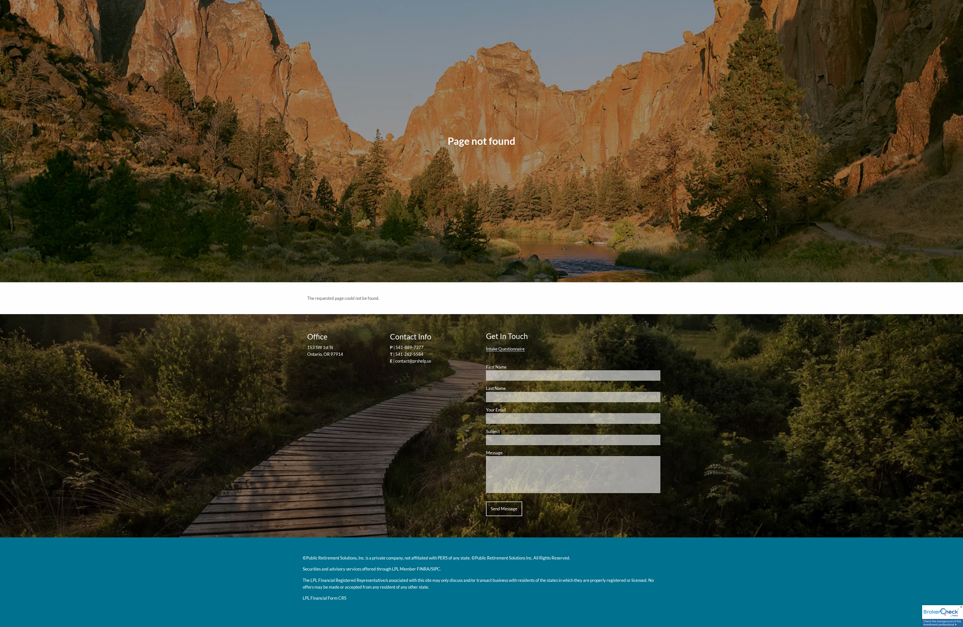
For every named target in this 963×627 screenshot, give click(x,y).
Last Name (496, 388)
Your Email (515, 409)
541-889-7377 (409, 347)
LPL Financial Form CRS (324, 598)
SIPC (435, 569)
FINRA (423, 569)
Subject (512, 431)
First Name (496, 367)
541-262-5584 (409, 354)
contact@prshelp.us (413, 361)
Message (513, 452)
